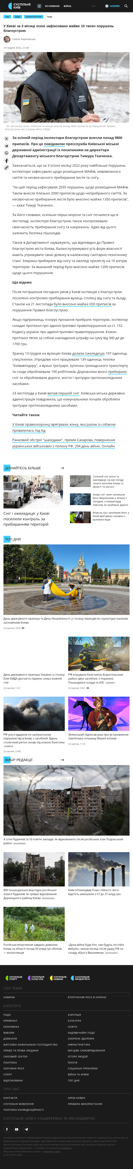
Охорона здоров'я (81, 1038)
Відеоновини (13, 1080)
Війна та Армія (78, 1074)
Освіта (72, 1026)
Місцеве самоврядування (86, 1050)
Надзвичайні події (81, 1032)
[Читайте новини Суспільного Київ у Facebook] (6, 1129)
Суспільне (66, 1148)
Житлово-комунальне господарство (30, 1044)
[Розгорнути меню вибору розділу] (39, 6)
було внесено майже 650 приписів (83, 304)
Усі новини (52, 6)
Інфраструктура (79, 1044)
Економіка (11, 1026)
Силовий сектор (15, 1056)
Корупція (74, 1014)
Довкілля (10, 1038)
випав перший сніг (63, 393)
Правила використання (85, 1104)
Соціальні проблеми (83, 1068)
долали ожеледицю (88, 353)
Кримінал (10, 1020)
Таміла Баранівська (24, 39)
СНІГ (7, 17)
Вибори (8, 1032)
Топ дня (73, 1080)
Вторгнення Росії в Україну (87, 997)
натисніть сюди (52, 1151)
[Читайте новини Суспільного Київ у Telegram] (26, 1129)
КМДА (17, 17)
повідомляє (54, 144)
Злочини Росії (13, 1068)
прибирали (117, 371)
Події (49, 17)
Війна (67, 6)
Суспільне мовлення (18, 1104)
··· (93, 6)
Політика (10, 1062)
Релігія (72, 1062)
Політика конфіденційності (23, 1109)
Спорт (7, 1074)
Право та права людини (21, 1050)
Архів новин (76, 1098)
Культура (74, 1020)
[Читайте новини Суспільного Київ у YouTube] (16, 1129)
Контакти (10, 1098)
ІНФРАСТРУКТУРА (34, 17)
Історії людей (78, 1056)
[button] (6, 139)
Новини (9, 997)
